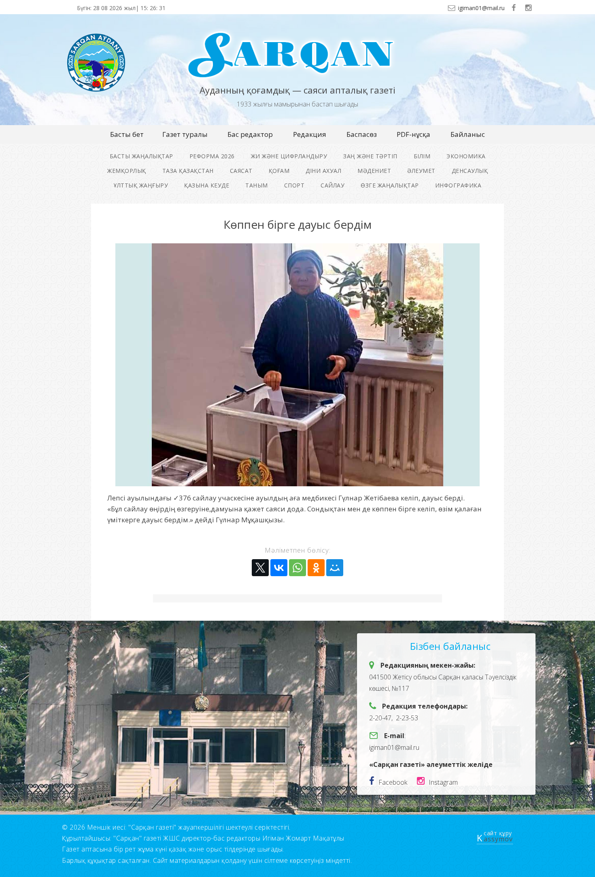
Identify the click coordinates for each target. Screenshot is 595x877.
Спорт (294, 185)
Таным (256, 185)
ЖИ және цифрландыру (289, 156)
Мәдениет (374, 171)
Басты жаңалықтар (141, 156)
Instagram (443, 782)
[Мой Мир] (334, 567)
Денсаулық (470, 171)
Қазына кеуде (206, 185)
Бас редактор (250, 134)
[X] (260, 567)
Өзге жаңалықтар (390, 185)
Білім (422, 156)
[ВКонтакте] (278, 567)
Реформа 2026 (212, 156)
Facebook (392, 782)
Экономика (466, 156)
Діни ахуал (323, 171)
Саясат (241, 171)
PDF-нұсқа (413, 134)
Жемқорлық (126, 171)
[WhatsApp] (297, 567)
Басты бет (127, 134)
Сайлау (332, 185)
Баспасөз (361, 134)
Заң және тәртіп (370, 156)
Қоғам (279, 171)
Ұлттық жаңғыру (141, 185)
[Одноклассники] (316, 567)
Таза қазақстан (188, 171)
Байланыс (467, 134)
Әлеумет (421, 171)
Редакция (309, 134)
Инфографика (458, 185)
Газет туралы (185, 134)
